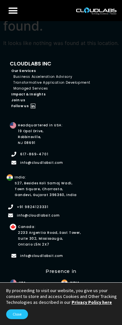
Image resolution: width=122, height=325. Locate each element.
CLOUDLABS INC (30, 63)
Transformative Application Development (51, 82)
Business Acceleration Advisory (42, 76)
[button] (13, 10)
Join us (18, 100)
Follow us (20, 106)
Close (17, 314)
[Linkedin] (33, 106)
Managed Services (30, 88)
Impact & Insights (28, 94)
